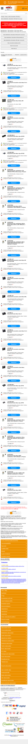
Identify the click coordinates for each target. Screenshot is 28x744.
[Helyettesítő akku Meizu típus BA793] (4, 137)
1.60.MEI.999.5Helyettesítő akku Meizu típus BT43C (15, 153)
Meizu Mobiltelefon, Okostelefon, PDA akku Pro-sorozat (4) (14, 34)
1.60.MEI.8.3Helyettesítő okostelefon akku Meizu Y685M (15, 118)
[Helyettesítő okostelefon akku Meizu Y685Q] (4, 368)
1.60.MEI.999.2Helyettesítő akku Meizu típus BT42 (15, 385)
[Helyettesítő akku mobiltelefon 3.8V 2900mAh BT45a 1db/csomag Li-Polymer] (4, 172)
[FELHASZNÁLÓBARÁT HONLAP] (7, 726)
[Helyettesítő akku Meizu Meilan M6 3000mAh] (4, 102)
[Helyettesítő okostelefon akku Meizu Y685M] (4, 119)
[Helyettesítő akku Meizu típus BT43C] (4, 154)
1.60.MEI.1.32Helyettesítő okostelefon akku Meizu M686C (15, 278)
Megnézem (13, 77)
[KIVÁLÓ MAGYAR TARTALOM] (19, 726)
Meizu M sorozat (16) (14, 45)
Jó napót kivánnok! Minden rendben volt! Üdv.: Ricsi (12, 566)
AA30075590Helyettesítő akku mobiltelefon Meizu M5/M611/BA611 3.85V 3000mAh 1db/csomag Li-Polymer (16, 188)
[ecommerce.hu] (13, 721)
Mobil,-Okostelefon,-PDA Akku (14, 16)
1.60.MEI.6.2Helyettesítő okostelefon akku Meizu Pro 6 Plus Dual (17, 331)
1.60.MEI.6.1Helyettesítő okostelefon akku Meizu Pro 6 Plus (17, 82)
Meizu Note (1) (14, 48)
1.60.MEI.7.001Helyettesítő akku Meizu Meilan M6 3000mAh (15, 100)
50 (4, 55)
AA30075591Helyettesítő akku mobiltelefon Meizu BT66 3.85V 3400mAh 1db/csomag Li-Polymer (16, 438)
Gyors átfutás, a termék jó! (8, 569)
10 (1, 55)
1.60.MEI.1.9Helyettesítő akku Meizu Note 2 (14, 65)
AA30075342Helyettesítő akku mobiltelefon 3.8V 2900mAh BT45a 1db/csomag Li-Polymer (16, 170)
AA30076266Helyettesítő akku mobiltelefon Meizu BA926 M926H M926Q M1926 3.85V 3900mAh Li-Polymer (16, 242)
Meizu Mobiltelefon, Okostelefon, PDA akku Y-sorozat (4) (14, 40)
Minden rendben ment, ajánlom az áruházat (11, 576)
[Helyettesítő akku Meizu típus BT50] (4, 404)
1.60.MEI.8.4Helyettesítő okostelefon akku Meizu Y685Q (15, 367)
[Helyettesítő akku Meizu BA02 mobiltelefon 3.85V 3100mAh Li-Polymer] (4, 457)
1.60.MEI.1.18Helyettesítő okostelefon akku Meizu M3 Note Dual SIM (16, 260)
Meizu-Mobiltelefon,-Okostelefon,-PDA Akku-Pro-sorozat (11, 18)
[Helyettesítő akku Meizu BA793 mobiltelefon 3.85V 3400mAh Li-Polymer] (4, 207)
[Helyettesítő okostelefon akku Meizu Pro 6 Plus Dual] (4, 332)
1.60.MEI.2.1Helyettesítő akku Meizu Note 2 (14, 313)
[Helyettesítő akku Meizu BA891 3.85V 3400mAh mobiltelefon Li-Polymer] (4, 474)
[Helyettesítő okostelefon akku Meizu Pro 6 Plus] (4, 84)
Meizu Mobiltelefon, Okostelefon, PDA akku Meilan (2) (14, 37)
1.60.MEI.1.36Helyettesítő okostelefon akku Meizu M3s (16, 296)
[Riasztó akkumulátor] (14, 664)
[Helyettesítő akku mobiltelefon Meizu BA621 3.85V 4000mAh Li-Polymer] (4, 421)
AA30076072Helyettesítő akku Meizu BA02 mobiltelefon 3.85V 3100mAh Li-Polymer (16, 455)
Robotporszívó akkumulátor (8, 654)
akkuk (10, 735)
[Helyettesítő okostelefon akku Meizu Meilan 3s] (4, 350)
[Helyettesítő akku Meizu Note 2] (4, 66)
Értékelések (4, 562)
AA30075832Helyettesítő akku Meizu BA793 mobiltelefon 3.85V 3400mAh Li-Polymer (16, 206)
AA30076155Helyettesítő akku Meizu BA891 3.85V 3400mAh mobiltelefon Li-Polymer (15, 473)
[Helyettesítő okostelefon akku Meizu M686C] (4, 279)
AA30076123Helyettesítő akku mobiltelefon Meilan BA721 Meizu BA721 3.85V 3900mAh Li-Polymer (16, 224)
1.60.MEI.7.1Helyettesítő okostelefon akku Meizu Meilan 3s (15, 349)
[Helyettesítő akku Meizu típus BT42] (4, 387)
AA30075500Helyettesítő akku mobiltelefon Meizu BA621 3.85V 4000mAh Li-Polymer (16, 420)
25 (3, 55)
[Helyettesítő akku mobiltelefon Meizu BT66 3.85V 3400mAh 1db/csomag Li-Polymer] (4, 438)
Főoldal (2, 16)
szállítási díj (16, 508)
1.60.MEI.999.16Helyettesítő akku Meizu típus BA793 (15, 136)
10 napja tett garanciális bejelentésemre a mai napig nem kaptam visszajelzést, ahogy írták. (13, 573)
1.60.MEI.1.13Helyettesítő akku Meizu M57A (14, 490)
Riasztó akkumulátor (6, 666)
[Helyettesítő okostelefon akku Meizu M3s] (4, 298)
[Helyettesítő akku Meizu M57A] (4, 491)
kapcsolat (3, 537)
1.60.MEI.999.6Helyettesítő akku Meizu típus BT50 (15, 402)
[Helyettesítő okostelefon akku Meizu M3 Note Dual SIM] (4, 261)
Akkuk (6, 16)
